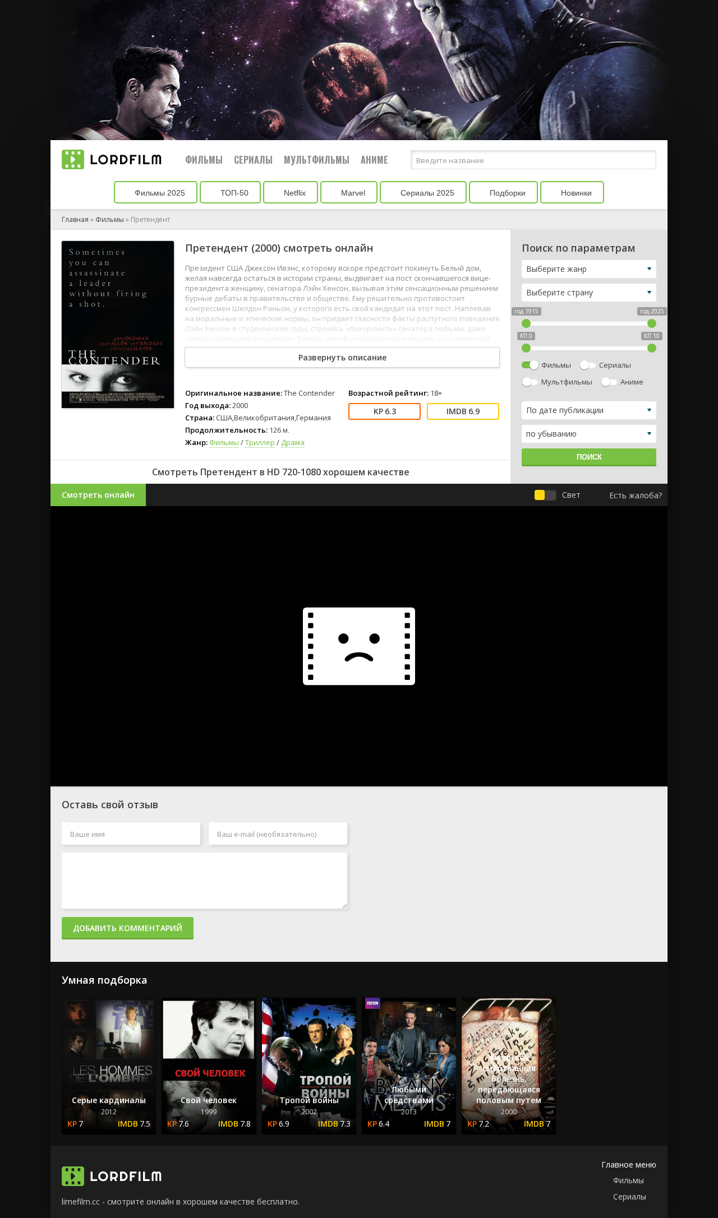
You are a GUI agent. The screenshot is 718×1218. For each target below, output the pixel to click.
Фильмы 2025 (158, 192)
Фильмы (204, 159)
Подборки (506, 192)
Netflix (294, 192)
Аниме (374, 159)
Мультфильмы (316, 159)
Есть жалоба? (635, 495)
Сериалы (253, 159)
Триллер (260, 442)
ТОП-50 (233, 192)
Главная (75, 219)
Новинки (575, 192)
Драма (293, 442)
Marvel (352, 192)
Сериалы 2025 (426, 192)
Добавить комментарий (127, 928)
